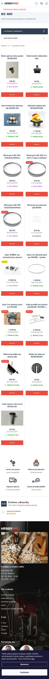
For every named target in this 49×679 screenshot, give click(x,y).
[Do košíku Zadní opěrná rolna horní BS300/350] (12, 442)
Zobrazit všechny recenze (27, 505)
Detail (12, 94)
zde (32, 659)
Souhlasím (24, 672)
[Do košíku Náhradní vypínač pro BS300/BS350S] (37, 144)
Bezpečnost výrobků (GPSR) (12, 609)
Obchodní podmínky (8, 602)
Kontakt (4, 633)
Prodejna (4, 626)
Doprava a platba (7, 595)
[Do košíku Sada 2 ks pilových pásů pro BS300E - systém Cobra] (37, 293)
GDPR (3, 605)
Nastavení (24, 664)
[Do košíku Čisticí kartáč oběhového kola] (37, 94)
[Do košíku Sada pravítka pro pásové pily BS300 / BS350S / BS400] (37, 343)
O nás (3, 623)
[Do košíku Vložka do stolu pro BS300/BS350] (37, 393)
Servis (3, 630)
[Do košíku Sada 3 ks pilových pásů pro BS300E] (12, 343)
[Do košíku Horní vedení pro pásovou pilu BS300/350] (12, 144)
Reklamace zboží (7, 598)
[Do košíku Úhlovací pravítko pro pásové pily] (12, 393)
